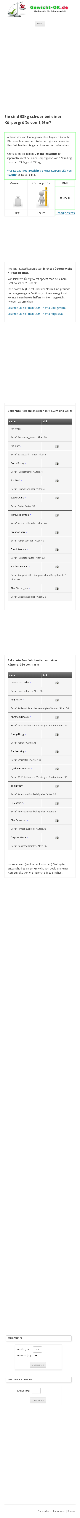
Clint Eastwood (18, 820)
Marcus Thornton (20, 514)
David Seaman (18, 549)
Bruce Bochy (17, 463)
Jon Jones (15, 428)
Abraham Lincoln (20, 716)
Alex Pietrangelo (19, 588)
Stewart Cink (17, 497)
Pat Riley (15, 446)
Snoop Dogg (17, 734)
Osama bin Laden (20, 682)
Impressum (59, 1511)
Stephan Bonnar (19, 566)
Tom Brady (17, 785)
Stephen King (17, 751)
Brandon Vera (18, 532)
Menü (40, 23)
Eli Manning (17, 803)
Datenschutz (44, 1511)
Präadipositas (65, 213)
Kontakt (72, 1511)
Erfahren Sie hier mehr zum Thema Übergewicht (37, 307)
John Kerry (16, 699)
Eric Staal (15, 480)
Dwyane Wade (18, 837)
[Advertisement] (40, 70)
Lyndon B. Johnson (20, 768)
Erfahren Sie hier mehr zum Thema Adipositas (35, 313)
